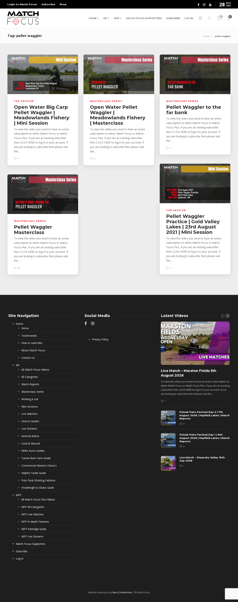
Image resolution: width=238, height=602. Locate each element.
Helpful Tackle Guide (33, 473)
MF (105, 18)
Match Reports (30, 384)
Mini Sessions (29, 406)
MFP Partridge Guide (33, 529)
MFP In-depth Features (35, 521)
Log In (188, 18)
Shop (63, 4)
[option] (195, 398)
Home (93, 18)
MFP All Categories (32, 507)
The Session (24, 101)
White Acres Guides (33, 450)
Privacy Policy (100, 339)
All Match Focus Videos (35, 369)
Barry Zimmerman (122, 592)
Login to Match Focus (22, 4)
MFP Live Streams (32, 536)
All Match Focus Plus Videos (38, 499)
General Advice (30, 436)
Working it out (29, 399)
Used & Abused (30, 443)
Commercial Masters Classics (39, 465)
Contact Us (28, 357)
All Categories (29, 377)
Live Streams (29, 428)
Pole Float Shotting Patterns (38, 480)
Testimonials (29, 335)
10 (18, 268)
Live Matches (29, 413)
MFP (116, 18)
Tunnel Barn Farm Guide (36, 458)
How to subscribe (31, 343)
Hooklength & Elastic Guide (37, 487)
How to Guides (30, 421)
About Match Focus (33, 350)
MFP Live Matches (32, 514)
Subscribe (48, 4)
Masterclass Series (106, 101)
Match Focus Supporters (144, 18)
